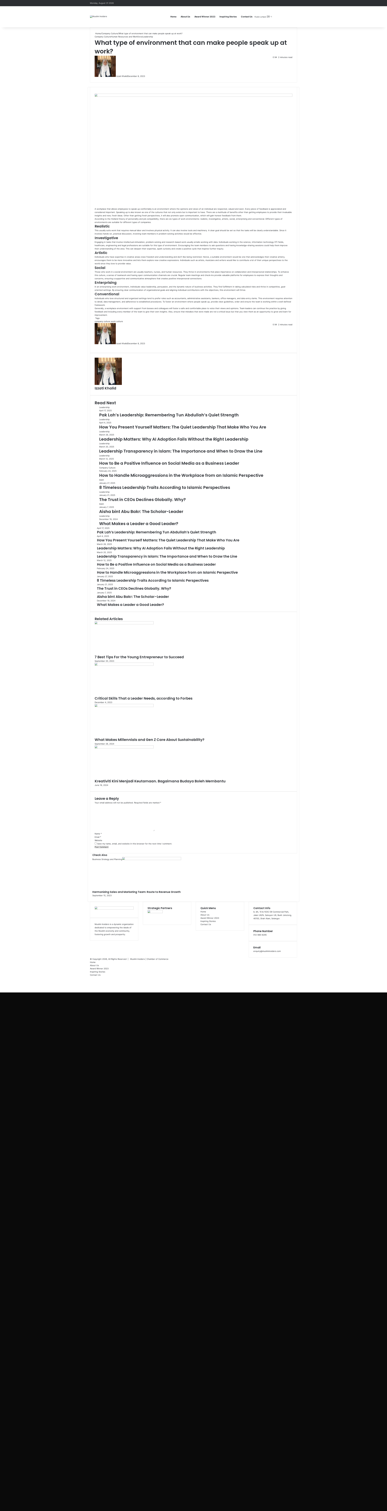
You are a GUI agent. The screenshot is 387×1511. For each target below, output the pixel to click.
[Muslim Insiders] (98, 16)
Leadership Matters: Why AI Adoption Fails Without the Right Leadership (173, 439)
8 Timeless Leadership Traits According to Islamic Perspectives (164, 487)
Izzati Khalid (121, 76)
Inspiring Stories (228, 16)
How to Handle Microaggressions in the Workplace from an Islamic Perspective (181, 475)
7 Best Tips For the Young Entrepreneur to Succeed (139, 657)
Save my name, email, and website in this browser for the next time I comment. (134, 843)
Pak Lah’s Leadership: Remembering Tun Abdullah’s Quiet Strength (169, 415)
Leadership (148, 36)
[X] (95, 346)
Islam (101, 480)
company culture (102, 321)
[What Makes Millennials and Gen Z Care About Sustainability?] (124, 706)
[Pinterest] (97, 346)
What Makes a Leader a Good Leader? (138, 523)
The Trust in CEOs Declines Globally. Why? (142, 499)
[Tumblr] (96, 346)
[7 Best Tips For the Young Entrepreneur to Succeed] (124, 623)
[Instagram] (285, 16)
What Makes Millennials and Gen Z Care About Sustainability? (149, 739)
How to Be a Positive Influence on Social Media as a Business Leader (169, 463)
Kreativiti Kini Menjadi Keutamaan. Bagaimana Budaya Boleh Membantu (160, 781)
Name (98, 833)
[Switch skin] (295, 16)
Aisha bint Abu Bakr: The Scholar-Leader (141, 511)
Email (98, 837)
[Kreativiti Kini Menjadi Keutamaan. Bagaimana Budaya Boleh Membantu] (124, 747)
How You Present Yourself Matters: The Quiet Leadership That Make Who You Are (182, 427)
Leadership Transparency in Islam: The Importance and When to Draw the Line (180, 451)
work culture (117, 321)
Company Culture (110, 33)
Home (173, 16)
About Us (185, 16)
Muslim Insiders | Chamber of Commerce (149, 959)
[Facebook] (276, 16)
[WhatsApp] (1, 987)
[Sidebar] (295, 3)
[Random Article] (290, 3)
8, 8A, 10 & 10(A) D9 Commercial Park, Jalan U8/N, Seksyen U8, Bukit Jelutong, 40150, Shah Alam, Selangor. (272, 915)
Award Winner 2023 (204, 16)
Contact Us (246, 16)
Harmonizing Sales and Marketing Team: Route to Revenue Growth (136, 892)
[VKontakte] (98, 346)
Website (98, 840)
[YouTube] (281, 16)
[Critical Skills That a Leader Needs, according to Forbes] (124, 665)
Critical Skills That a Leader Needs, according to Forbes (143, 698)
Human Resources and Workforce (127, 36)
